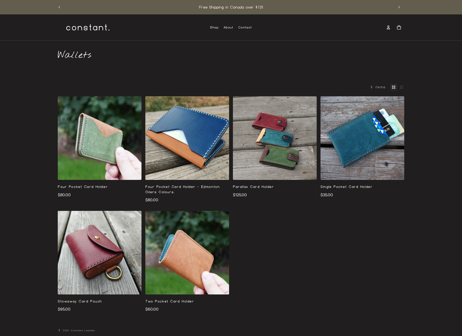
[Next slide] (399, 7)
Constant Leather (83, 330)
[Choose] (134, 172)
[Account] (388, 27)
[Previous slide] (59, 7)
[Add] (221, 172)
